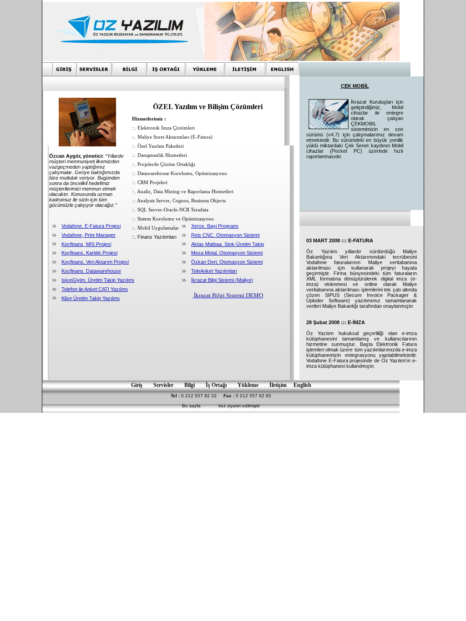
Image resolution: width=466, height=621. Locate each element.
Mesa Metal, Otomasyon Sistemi (227, 252)
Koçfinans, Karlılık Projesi (89, 252)
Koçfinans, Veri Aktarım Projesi (95, 262)
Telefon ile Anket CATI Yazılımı (94, 289)
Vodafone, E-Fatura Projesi (91, 226)
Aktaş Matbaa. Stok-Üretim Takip (227, 244)
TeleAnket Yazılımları (214, 271)
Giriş (136, 385)
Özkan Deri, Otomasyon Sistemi (227, 262)
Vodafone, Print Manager (88, 235)
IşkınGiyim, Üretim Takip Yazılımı (97, 280)
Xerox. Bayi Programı (214, 226)
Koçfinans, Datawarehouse (91, 271)
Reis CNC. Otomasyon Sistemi (225, 235)
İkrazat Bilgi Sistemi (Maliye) (222, 280)
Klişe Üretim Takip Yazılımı (90, 298)
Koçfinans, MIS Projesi (86, 244)
